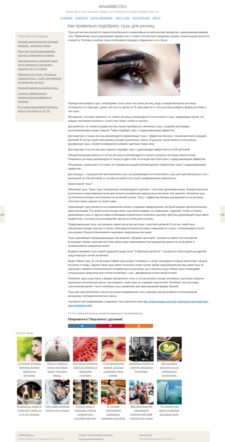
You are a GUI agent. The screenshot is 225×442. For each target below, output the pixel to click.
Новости (81, 17)
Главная (66, 17)
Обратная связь (145, 435)
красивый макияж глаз (133, 313)
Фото (156, 17)
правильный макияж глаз (87, 313)
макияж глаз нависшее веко (111, 313)
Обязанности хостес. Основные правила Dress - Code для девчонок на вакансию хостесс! (39, 78)
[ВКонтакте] (82, 326)
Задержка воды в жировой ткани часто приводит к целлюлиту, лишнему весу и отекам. (38, 65)
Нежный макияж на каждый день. (38, 88)
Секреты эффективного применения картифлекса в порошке (35, 97)
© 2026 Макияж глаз (27, 435)
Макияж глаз (112, 6)
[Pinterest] (110, 326)
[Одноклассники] (139, 326)
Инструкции (141, 17)
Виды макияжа (101, 17)
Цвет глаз (122, 17)
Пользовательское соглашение (100, 435)
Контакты (82, 435)
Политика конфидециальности (91, 439)
